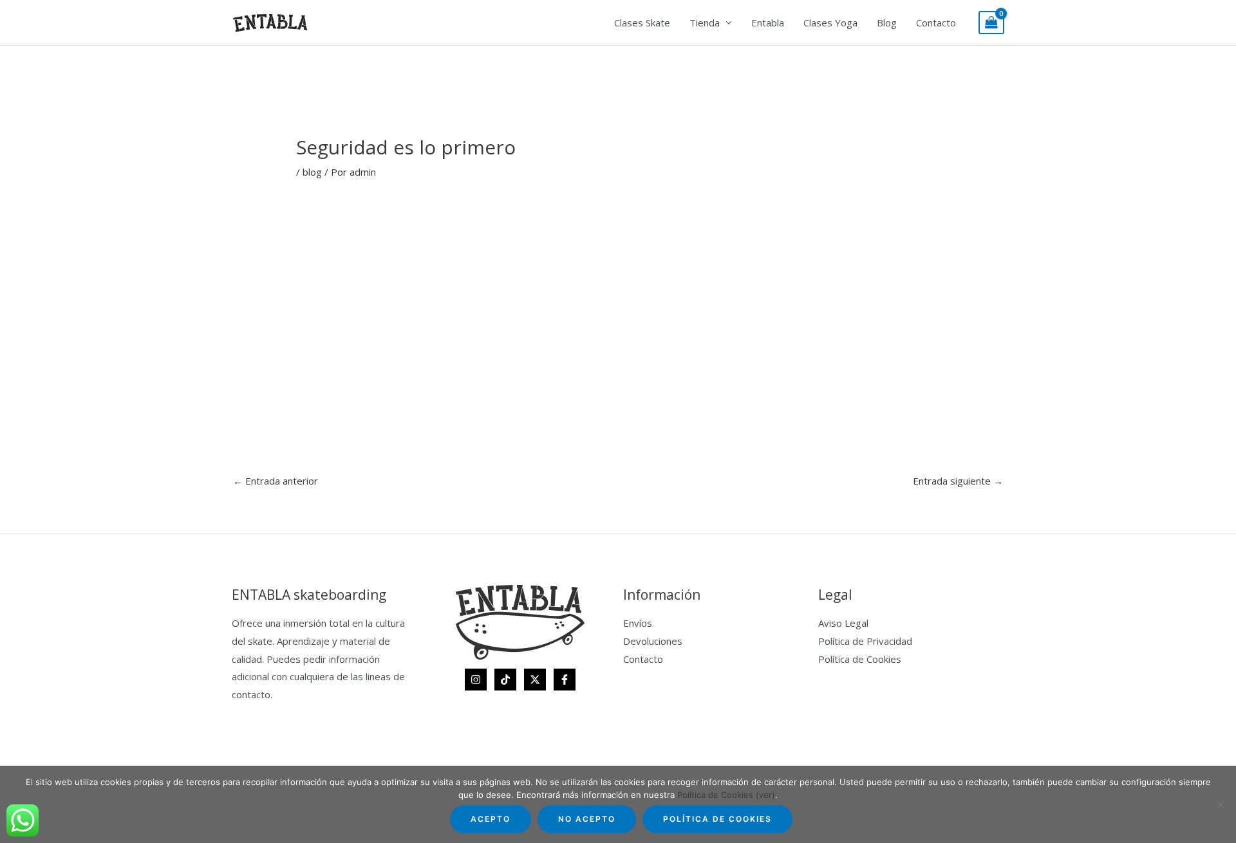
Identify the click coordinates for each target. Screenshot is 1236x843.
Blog (887, 22)
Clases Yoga (830, 22)
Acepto (490, 819)
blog (312, 171)
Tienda (704, 22)
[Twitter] (535, 679)
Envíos (637, 622)
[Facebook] (565, 679)
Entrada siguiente (958, 480)
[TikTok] (505, 679)
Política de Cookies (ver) (726, 795)
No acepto (586, 819)
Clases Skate (642, 22)
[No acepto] (1219, 804)
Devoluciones (652, 641)
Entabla (767, 22)
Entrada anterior (275, 480)
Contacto (936, 22)
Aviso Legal (843, 622)
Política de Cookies (859, 659)
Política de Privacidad (865, 641)
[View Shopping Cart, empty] (991, 23)
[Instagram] (476, 679)
